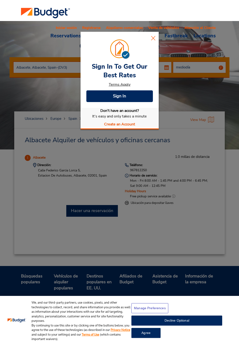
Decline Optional (177, 320)
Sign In (119, 96)
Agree (146, 333)
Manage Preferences (150, 308)
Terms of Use (90, 335)
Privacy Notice (120, 330)
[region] (119, 320)
